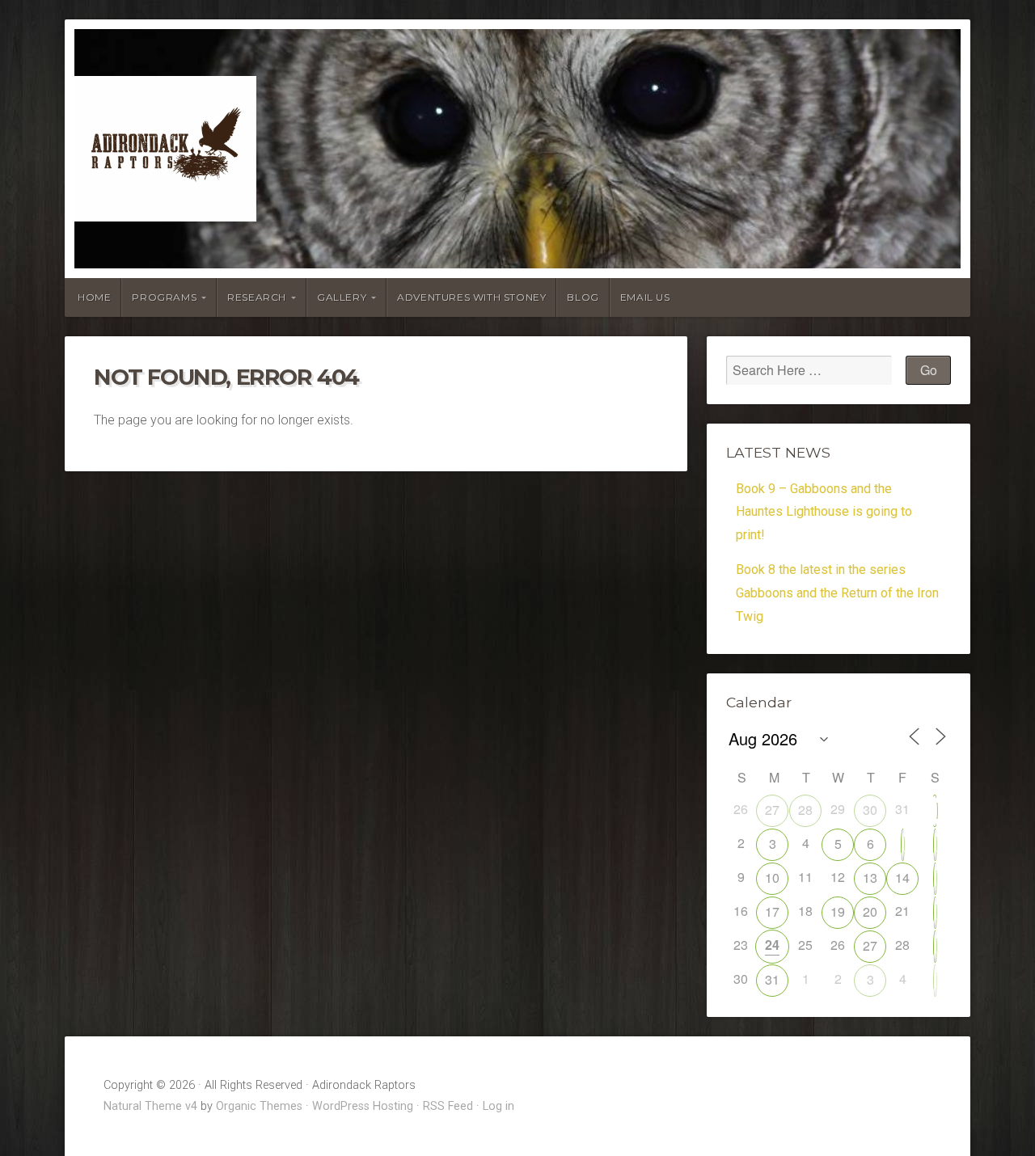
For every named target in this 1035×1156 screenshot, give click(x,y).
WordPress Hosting (362, 1106)
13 (870, 877)
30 (870, 809)
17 (772, 911)
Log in (498, 1106)
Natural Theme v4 (150, 1106)
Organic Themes (259, 1106)
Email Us (645, 297)
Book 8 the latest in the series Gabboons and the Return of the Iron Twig (837, 593)
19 (837, 911)
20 (870, 911)
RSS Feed (448, 1106)
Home (94, 297)
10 (772, 877)
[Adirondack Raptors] (517, 148)
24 (772, 944)
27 (772, 809)
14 (902, 877)
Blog (582, 297)
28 (805, 809)
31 (772, 979)
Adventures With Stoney (471, 297)
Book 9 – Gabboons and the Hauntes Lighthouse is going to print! (824, 512)
